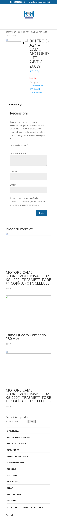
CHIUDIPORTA (13, 481)
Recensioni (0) (16, 104)
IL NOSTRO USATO (15, 462)
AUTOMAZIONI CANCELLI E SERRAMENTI (36, 89)
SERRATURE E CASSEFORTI (18, 456)
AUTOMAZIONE (14, 494)
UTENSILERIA (13, 431)
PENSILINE (11, 469)
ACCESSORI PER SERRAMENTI (19, 437)
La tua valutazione (19, 145)
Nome (13, 171)
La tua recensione (19, 153)
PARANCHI (11, 500)
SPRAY (10, 488)
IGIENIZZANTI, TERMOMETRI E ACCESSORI (25, 507)
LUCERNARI (12, 475)
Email (13, 184)
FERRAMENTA (13, 450)
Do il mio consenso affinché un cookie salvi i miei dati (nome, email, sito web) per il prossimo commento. (28, 201)
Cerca (31, 421)
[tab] (28, 104)
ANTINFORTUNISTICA (16, 443)
